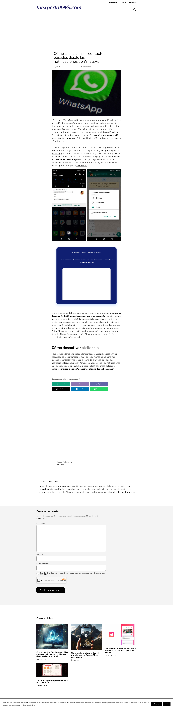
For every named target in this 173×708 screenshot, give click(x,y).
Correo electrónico (43, 564)
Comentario (41, 523)
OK (166, 704)
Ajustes (156, 704)
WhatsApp (57, 153)
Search (135, 10)
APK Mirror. (81, 165)
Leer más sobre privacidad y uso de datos (22, 705)
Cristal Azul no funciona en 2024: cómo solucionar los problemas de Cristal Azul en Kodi (52, 654)
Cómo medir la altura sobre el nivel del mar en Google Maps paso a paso (85, 655)
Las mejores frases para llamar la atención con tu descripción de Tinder (120, 650)
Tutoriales (60, 464)
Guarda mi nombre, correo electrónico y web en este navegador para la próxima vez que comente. (72, 573)
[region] (86, 703)
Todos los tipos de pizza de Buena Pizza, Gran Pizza (52, 681)
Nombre (39, 554)
